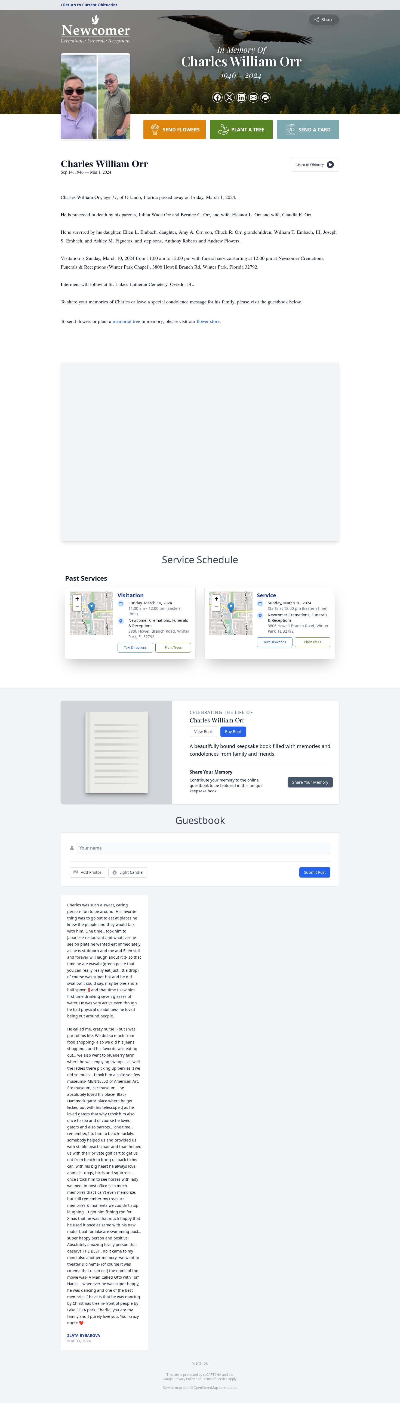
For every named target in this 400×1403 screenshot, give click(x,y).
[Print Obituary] (265, 97)
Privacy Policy (184, 1379)
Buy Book (233, 731)
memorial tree (126, 321)
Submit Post (315, 872)
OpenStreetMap (206, 1387)
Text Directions (135, 647)
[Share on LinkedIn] (241, 97)
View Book (203, 731)
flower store (208, 321)
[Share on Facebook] (217, 97)
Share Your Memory (310, 782)
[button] (91, 607)
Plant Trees (173, 647)
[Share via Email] (253, 97)
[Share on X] (229, 97)
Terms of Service (214, 1379)
